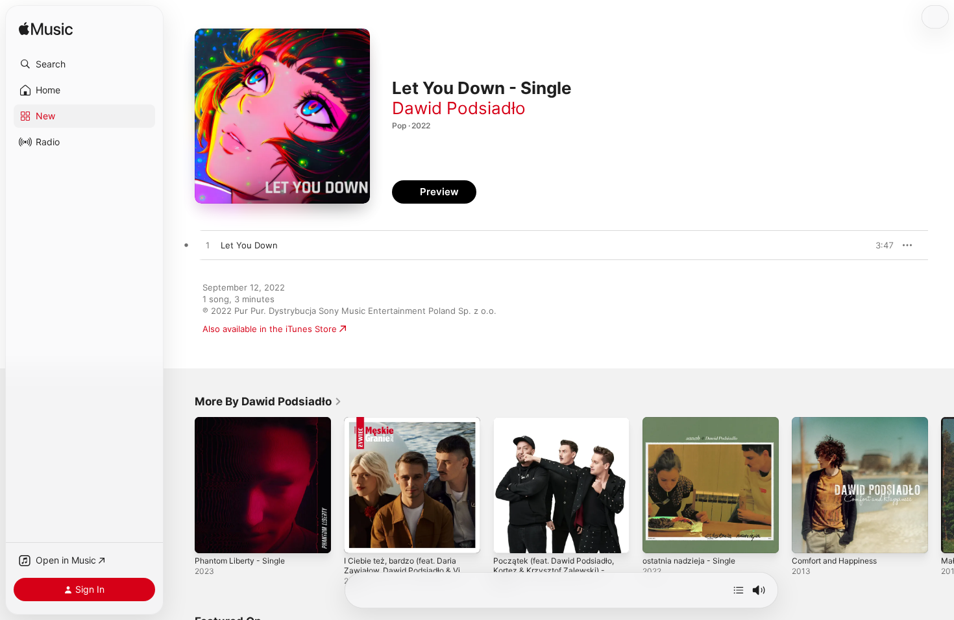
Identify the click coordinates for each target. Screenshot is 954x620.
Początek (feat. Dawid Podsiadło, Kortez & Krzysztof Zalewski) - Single (559, 432)
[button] (84, 64)
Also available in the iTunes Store (269, 329)
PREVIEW (879, 245)
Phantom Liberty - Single (245, 422)
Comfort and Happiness (840, 422)
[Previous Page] (182, 485)
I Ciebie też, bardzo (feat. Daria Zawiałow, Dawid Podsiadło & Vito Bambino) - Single (411, 432)
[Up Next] (738, 590)
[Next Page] (941, 485)
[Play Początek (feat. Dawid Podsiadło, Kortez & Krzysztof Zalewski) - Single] (509, 537)
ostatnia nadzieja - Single (693, 422)
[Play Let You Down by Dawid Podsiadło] (208, 246)
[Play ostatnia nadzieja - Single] (658, 537)
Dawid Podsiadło (459, 108)
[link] (268, 401)
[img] (46, 29)
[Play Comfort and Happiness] (808, 537)
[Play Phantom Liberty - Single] (211, 537)
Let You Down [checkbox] (249, 245)
